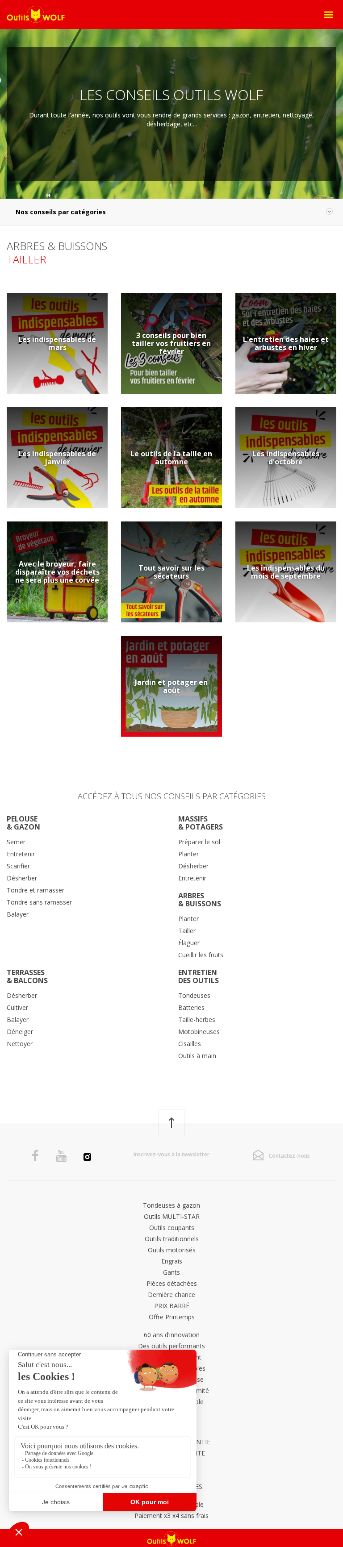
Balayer (18, 914)
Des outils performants (171, 1346)
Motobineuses (199, 1031)
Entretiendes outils (198, 976)
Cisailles (189, 1043)
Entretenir (21, 854)
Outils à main (197, 1055)
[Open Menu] (328, 14)
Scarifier (18, 866)
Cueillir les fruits (200, 955)
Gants (171, 1272)
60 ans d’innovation (172, 1334)
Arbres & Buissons (57, 245)
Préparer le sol (199, 842)
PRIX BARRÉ (171, 1305)
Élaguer (189, 942)
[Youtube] (61, 1156)
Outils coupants (171, 1227)
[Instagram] (87, 1158)
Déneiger (20, 1031)
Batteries (191, 1007)
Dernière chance (171, 1294)
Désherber (22, 878)
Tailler (187, 930)
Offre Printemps (172, 1317)
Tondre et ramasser (35, 890)
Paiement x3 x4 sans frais (171, 1515)
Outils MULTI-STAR (172, 1216)
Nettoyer (20, 1043)
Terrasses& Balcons (27, 976)
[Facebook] (35, 1156)
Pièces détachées (171, 1283)
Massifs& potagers (200, 823)
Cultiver (17, 1007)
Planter (188, 854)
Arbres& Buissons (199, 900)
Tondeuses (194, 995)
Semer (16, 842)
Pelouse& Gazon (23, 823)
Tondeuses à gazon (171, 1205)
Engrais (171, 1261)
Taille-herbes (196, 1019)
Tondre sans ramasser (39, 902)
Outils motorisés (172, 1250)
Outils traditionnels (172, 1238)
